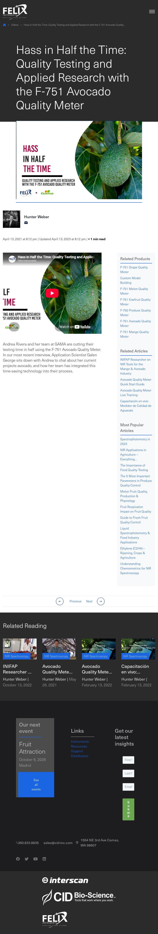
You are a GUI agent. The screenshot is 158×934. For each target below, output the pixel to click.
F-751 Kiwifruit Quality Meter (135, 301)
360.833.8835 (28, 842)
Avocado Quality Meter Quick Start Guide (135, 381)
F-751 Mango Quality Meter (134, 334)
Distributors (79, 755)
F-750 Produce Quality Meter (135, 312)
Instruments (80, 741)
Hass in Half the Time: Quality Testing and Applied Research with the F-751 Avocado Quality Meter (74, 25)
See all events (36, 784)
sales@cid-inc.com (58, 842)
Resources (79, 746)
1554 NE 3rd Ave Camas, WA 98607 (100, 842)
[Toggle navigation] (152, 12)
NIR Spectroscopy (17, 656)
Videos (14, 25)
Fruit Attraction (32, 747)
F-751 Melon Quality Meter (134, 291)
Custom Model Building (130, 280)
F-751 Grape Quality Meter (134, 269)
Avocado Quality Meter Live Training (135, 392)
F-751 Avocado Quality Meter (135, 323)
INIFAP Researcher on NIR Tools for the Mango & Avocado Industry (135, 366)
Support (77, 751)
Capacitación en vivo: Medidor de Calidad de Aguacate (135, 405)
